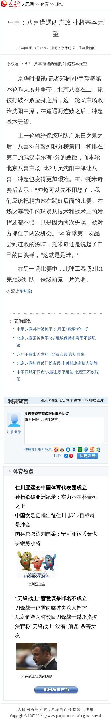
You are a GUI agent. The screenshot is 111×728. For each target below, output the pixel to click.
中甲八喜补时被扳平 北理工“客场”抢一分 (53, 329)
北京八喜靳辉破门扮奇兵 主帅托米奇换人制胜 (57, 363)
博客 (69, 400)
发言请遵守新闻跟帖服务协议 (46, 414)
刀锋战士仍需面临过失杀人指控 (51, 608)
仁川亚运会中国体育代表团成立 (51, 487)
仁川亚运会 (36, 584)
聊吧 (92, 400)
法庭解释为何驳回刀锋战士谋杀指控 (56, 617)
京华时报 (68, 48)
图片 (100, 400)
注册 (10, 432)
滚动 (59, 4)
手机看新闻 (87, 48)
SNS (85, 400)
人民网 (28, 4)
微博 (77, 400)
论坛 (62, 400)
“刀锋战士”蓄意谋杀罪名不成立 (51, 598)
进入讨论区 (49, 400)
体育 (45, 4)
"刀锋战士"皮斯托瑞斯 (37, 676)
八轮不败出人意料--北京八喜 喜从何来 (51, 354)
